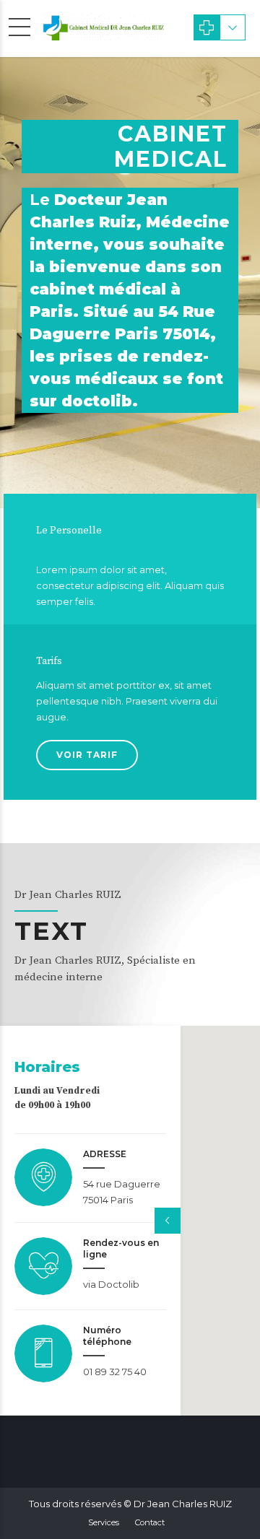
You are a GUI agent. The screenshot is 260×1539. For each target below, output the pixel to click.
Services (103, 1522)
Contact (150, 1522)
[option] (130, 282)
